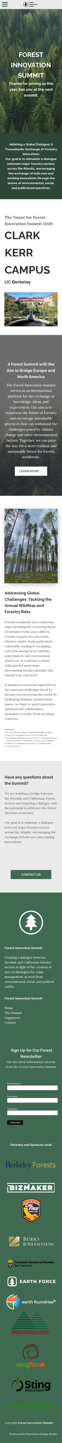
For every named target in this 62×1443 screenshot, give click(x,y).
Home (9, 1008)
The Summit (13, 1013)
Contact (10, 1022)
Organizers (12, 1018)
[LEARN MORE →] (31, 474)
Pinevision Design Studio (41, 1434)
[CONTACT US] (31, 878)
